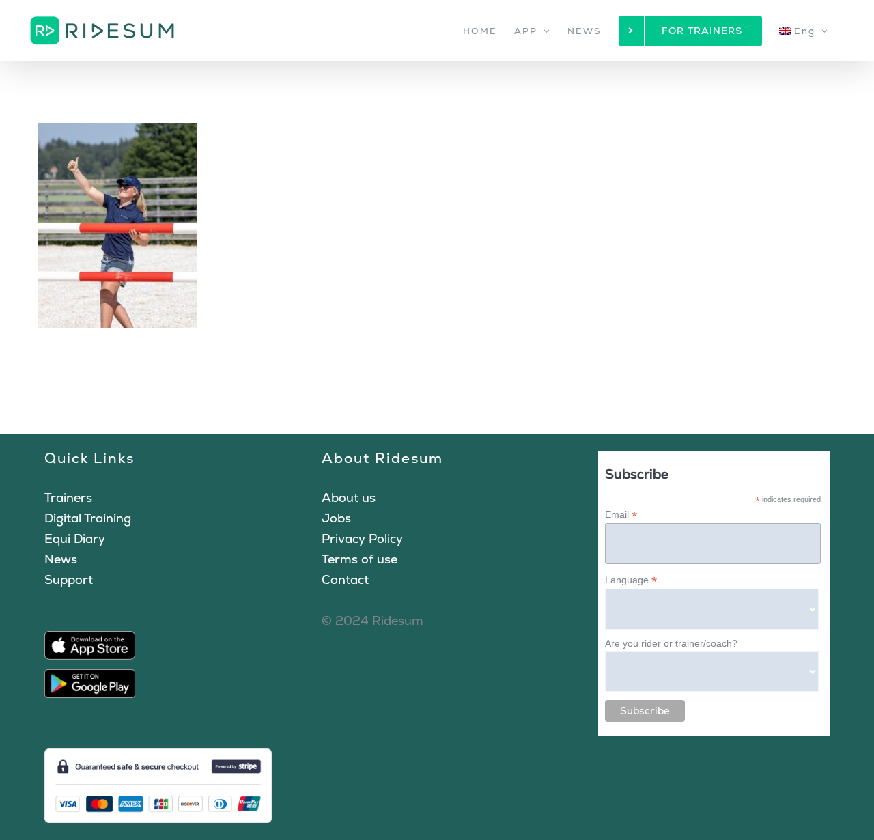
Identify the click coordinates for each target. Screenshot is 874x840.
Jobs (336, 518)
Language (631, 580)
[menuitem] (803, 30)
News (60, 559)
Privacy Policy (362, 538)
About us (349, 497)
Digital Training (87, 518)
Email (621, 514)
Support (68, 579)
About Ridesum (382, 458)
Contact (345, 579)
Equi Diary (74, 538)
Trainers (68, 497)
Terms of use (359, 559)
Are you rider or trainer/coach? (671, 643)
